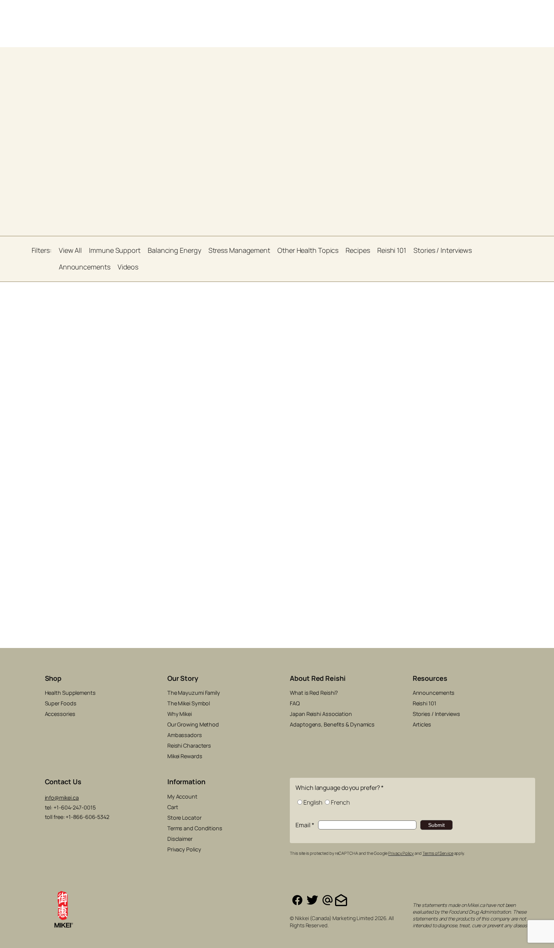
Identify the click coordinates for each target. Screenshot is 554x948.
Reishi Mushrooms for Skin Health (102, 443)
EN (488, 12)
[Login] (442, 12)
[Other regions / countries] (523, 12)
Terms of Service (437, 853)
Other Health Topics (145, 430)
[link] (460, 12)
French (340, 802)
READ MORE (159, 516)
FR (499, 12)
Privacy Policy (401, 853)
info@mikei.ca (62, 797)
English (312, 802)
